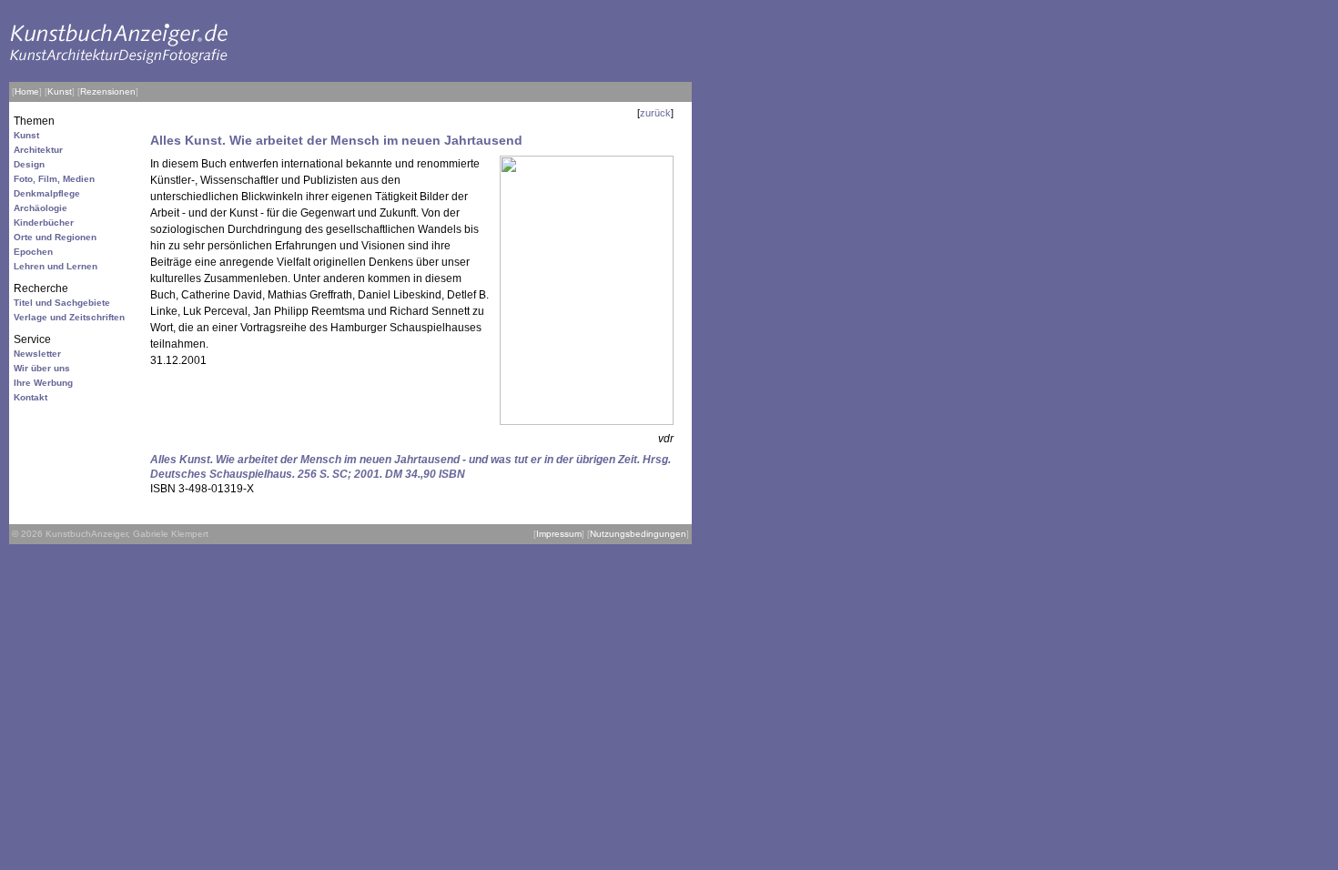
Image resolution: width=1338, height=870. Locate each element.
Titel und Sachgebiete (62, 303)
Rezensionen (108, 91)
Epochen (33, 252)
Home (27, 91)
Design (29, 164)
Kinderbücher (44, 223)
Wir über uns (42, 368)
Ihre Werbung (43, 383)
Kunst (59, 91)
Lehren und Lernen (55, 266)
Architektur (38, 150)
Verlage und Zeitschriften (69, 317)
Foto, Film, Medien (54, 179)
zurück (655, 112)
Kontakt (30, 397)
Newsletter (37, 354)
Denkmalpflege (47, 193)
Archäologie (40, 208)
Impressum (559, 534)
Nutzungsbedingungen (638, 534)
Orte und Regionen (55, 237)
